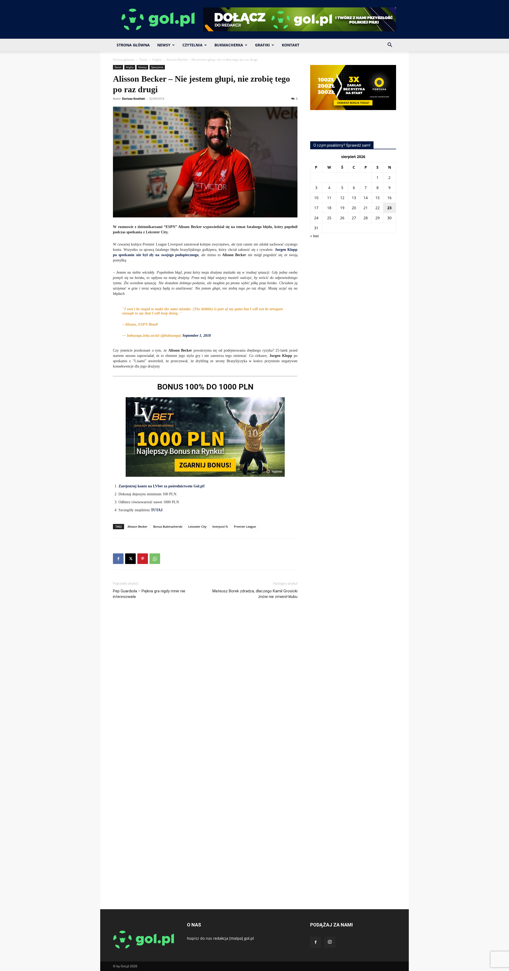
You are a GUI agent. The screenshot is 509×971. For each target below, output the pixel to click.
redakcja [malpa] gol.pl (233, 938)
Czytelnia (192, 44)
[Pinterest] (142, 558)
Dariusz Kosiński (133, 98)
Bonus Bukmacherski (167, 526)
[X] (130, 558)
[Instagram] (329, 942)
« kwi (314, 235)
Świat (143, 59)
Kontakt (290, 44)
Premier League (245, 526)
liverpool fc (220, 526)
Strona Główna (133, 44)
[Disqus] (205, 682)
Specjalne (157, 67)
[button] (389, 45)
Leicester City (197, 526)
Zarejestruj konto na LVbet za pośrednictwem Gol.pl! (162, 486)
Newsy (163, 44)
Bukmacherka (228, 44)
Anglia (156, 59)
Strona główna (123, 59)
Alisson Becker (137, 526)
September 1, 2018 (196, 336)
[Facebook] (118, 558)
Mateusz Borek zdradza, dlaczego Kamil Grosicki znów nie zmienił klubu (254, 594)
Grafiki (262, 44)
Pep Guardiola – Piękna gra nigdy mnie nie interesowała (149, 594)
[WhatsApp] (155, 558)
